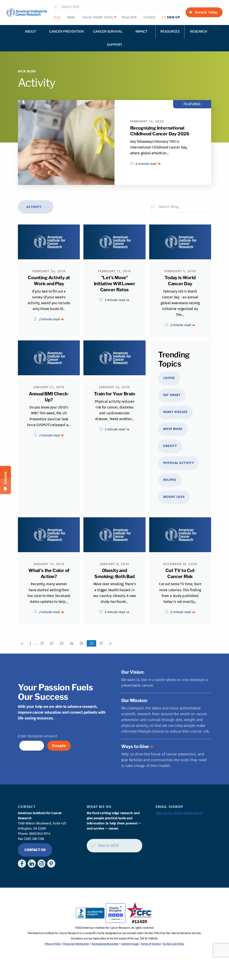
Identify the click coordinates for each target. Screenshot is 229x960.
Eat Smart (172, 395)
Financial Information (76, 943)
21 (42, 643)
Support (114, 44)
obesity (170, 446)
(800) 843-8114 (39, 834)
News (71, 17)
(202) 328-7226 (34, 839)
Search (57, 6)
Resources (170, 31)
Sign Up (173, 17)
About (30, 31)
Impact (141, 31)
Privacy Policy (53, 943)
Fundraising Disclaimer (105, 943)
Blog (56, 17)
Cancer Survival (108, 31)
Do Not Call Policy (173, 943)
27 (101, 643)
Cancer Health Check (97, 17)
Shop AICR (129, 17)
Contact (149, 17)
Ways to (135, 746)
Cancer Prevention (66, 31)
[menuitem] (57, 17)
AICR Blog (27, 71)
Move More (172, 429)
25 (81, 643)
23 (62, 643)
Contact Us (35, 849)
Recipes (169, 480)
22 (51, 643)
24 (72, 643)
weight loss (174, 497)
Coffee (169, 378)
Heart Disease (175, 412)
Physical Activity (178, 463)
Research (198, 31)
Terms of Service (151, 943)
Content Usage (130, 943)
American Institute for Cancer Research (27, 12)
